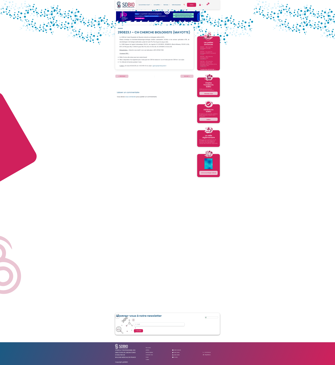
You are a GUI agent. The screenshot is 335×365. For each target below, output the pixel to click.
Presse (147, 357)
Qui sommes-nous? (144, 5)
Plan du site (148, 347)
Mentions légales (149, 352)
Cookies (147, 359)
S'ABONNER (138, 330)
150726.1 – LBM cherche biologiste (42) (206, 57)
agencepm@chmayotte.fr (159, 65)
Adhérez (147, 350)
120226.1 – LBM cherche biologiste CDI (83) (206, 47)
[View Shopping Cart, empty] (207, 4)
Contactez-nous (149, 354)
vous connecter (130, 97)
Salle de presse (176, 5)
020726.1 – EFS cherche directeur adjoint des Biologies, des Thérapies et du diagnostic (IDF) (208, 63)
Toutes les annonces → (208, 69)
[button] (150, 4)
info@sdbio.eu (208, 354)
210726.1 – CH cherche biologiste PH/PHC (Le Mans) (208, 52)
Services (165, 5)
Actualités (157, 5)
